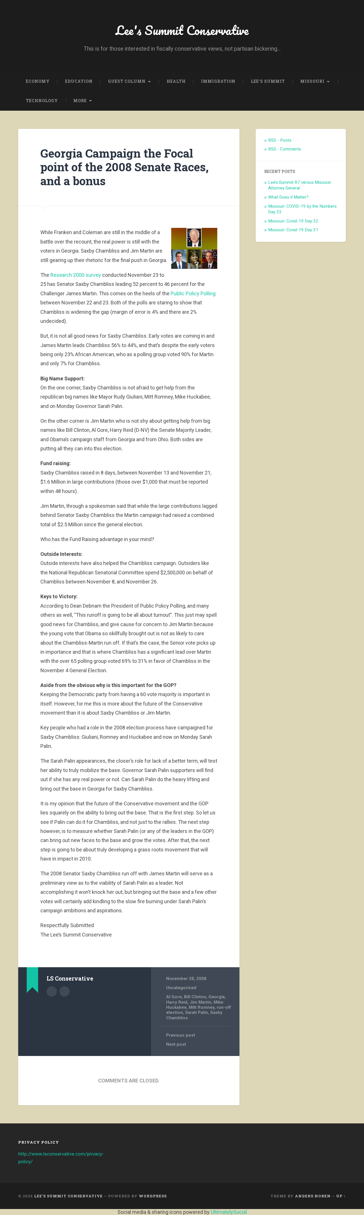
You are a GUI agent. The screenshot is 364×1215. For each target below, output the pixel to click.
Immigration (218, 81)
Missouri (312, 81)
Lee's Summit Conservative (182, 30)
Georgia (216, 996)
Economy (38, 81)
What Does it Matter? (288, 197)
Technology (42, 100)
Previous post (180, 1035)
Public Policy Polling (193, 293)
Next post (176, 1044)
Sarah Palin (196, 1012)
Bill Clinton (195, 996)
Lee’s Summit (268, 81)
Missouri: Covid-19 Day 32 (293, 221)
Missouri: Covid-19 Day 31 (293, 229)
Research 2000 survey (75, 275)
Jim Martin (200, 1002)
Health (176, 81)
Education (79, 81)
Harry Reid (176, 1002)
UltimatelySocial (229, 1212)
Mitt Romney (201, 1007)
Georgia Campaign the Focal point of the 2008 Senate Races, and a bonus (124, 167)
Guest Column (127, 81)
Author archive (52, 991)
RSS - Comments (284, 149)
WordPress (153, 1196)
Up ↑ (341, 1196)
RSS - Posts (279, 140)
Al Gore (174, 996)
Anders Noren (313, 1196)
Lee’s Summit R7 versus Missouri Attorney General (299, 185)
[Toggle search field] (336, 101)
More (80, 100)
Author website (64, 991)
